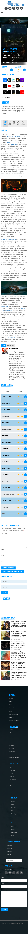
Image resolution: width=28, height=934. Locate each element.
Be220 (21, 923)
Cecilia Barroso (5, 468)
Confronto (12, 770)
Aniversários (13, 736)
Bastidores (11, 698)
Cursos (11, 773)
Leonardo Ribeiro (6, 442)
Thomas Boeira (5, 487)
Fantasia (17, 57)
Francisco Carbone (6, 429)
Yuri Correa (4, 435)
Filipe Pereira (5, 422)
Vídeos (18, 124)
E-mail (3, 555)
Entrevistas (12, 733)
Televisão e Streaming (14, 720)
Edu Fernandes (5, 461)
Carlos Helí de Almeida (7, 494)
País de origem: (7, 62)
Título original (6, 55)
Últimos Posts (11, 345)
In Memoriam (13, 779)
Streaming (13, 814)
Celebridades (12, 705)
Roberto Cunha (5, 481)
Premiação (9, 851)
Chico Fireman (5, 455)
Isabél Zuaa (14, 144)
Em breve (13, 804)
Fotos (14, 124)
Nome (3, 549)
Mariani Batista (5, 448)
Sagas (12, 817)
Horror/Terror (14, 59)
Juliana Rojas (17, 54)
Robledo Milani (5, 403)
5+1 (11, 767)
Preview (12, 789)
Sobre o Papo (13, 931)
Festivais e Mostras (13, 714)
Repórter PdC (12, 751)
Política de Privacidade (22, 931)
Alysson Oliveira (6, 500)
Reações (9, 854)
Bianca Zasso (5, 416)
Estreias (13, 810)
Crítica (5, 124)
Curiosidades (23, 124)
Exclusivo (11, 711)
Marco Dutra (11, 54)
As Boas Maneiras (10, 49)
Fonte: (3, 97)
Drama (13, 57)
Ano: (4, 61)
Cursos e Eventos (13, 708)
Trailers (11, 754)
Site (2, 561)
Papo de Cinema (8, 923)
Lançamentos (12, 717)
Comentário (4, 533)
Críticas (13, 801)
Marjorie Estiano (11, 142)
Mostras (12, 782)
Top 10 (11, 792)
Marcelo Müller (13, 349)
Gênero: (5, 57)
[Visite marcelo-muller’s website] (5, 351)
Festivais (12, 776)
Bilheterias (11, 702)
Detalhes (10, 124)
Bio (4, 345)
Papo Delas (12, 786)
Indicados (9, 848)
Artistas (12, 730)
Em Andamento (14, 832)
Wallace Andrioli (6, 409)
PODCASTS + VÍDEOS (14, 758)
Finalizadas (13, 829)
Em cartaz (13, 807)
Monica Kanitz (5, 507)
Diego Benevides (5, 474)
